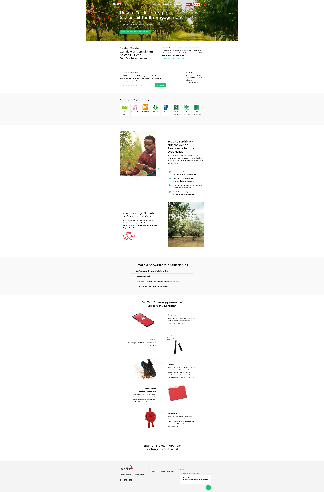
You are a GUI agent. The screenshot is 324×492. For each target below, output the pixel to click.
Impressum (122, 488)
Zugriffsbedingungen (131, 488)
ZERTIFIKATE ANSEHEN (157, 469)
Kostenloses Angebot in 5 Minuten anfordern (135, 31)
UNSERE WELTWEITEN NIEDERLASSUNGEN (162, 471)
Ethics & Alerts (173, 488)
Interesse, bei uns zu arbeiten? (189, 473)
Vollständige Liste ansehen (194, 100)
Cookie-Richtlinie (149, 488)
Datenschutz (141, 488)
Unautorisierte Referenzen (162, 488)
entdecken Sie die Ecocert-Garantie (175, 58)
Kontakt (182, 469)
